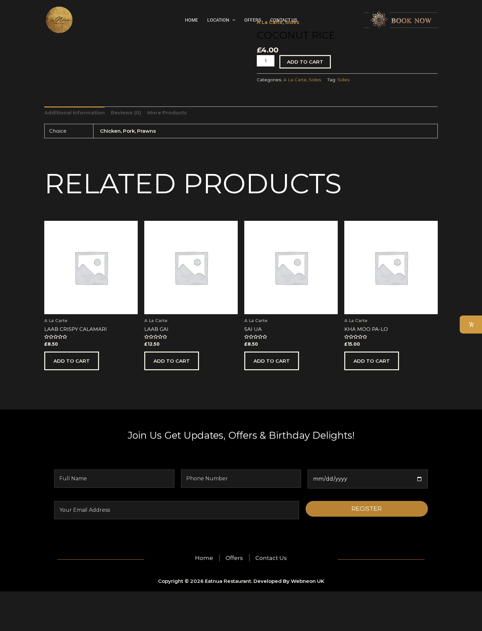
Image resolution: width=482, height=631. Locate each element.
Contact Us (283, 20)
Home (191, 20)
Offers (252, 20)
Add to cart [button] (71, 361)
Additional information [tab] (74, 112)
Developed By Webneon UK (288, 581)
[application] (232, 20)
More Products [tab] (167, 112)
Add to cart (305, 62)
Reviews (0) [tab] (126, 112)
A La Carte (295, 79)
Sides (315, 79)
